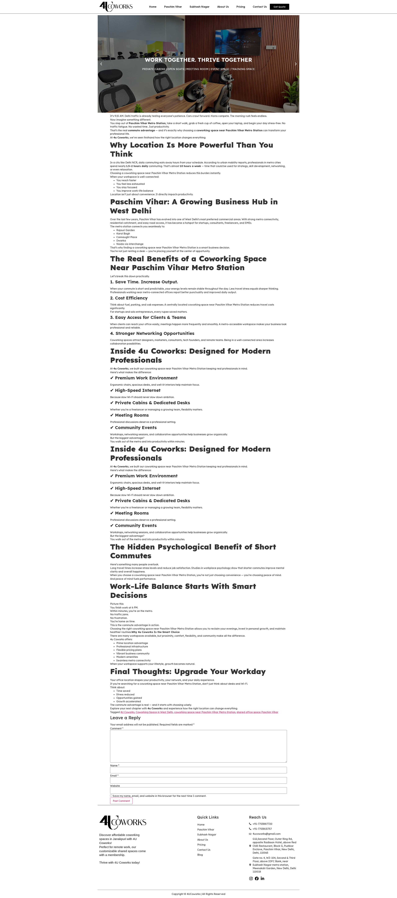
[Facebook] (257, 878)
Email (114, 775)
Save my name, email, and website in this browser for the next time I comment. (159, 796)
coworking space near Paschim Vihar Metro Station (204, 712)
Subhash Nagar (200, 6)
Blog (200, 854)
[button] (101, 64)
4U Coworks (127, 712)
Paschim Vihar (173, 6)
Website (115, 786)
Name (114, 765)
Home (152, 6)
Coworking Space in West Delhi (154, 712)
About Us (223, 6)
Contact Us (260, 6)
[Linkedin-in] (262, 878)
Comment (116, 728)
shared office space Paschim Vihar (257, 712)
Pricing (240, 6)
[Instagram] (251, 878)
